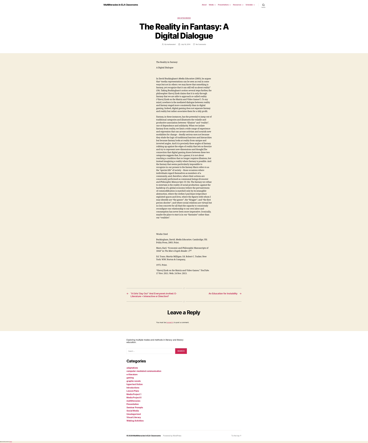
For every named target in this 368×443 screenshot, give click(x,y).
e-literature (132, 374)
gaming (130, 378)
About (204, 5)
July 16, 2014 (185, 44)
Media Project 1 (134, 394)
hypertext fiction (135, 384)
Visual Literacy (134, 417)
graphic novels (134, 381)
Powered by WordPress (172, 436)
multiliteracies (133, 401)
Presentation (133, 404)
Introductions (133, 387)
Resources (237, 5)
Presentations (223, 5)
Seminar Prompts (135, 407)
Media (211, 5)
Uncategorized (184, 18)
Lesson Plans (133, 391)
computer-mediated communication (144, 371)
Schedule (249, 5)
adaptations (132, 368)
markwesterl (171, 44)
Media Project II (134, 397)
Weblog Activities (135, 421)
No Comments (201, 44)
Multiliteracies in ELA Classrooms (121, 5)
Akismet (11, 441)
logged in (170, 322)
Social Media (133, 411)
